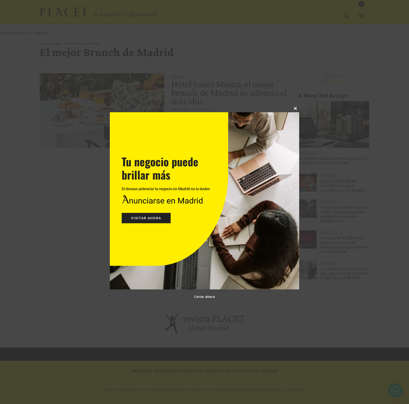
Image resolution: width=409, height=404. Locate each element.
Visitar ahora (146, 218)
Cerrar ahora (204, 296)
